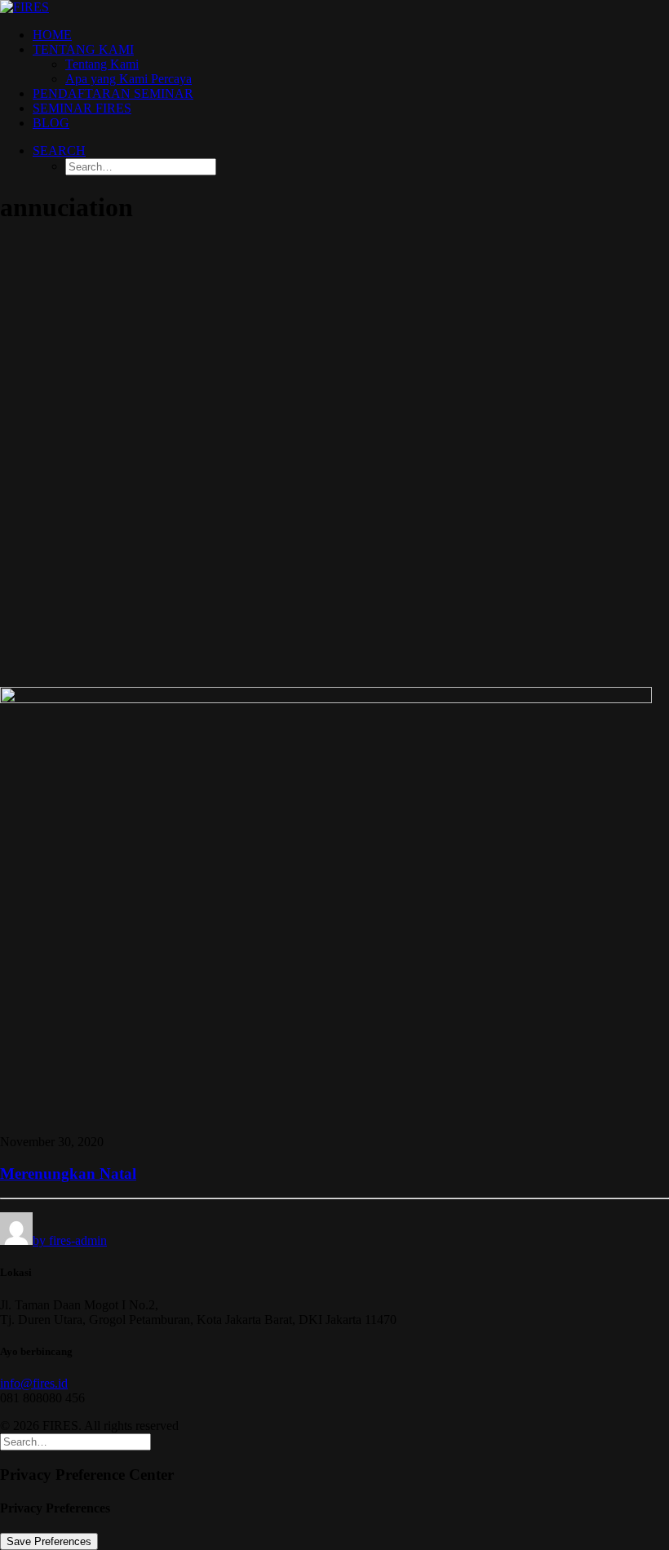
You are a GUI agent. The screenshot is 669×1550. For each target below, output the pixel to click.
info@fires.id (34, 1383)
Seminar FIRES (82, 108)
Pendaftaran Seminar (113, 93)
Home (52, 35)
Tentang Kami (83, 49)
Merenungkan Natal (68, 1173)
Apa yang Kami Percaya (128, 79)
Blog (51, 123)
